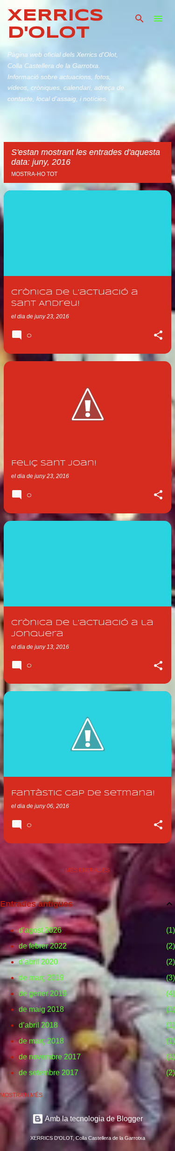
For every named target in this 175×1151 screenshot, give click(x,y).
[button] (158, 336)
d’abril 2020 (38, 962)
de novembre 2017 (50, 1057)
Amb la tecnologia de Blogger (93, 1119)
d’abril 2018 (38, 1025)
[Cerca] (139, 18)
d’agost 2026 (40, 930)
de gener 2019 (43, 993)
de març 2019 (41, 978)
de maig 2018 (41, 1009)
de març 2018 (41, 1041)
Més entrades (87, 870)
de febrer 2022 (43, 946)
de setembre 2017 (48, 1073)
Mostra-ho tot (34, 174)
